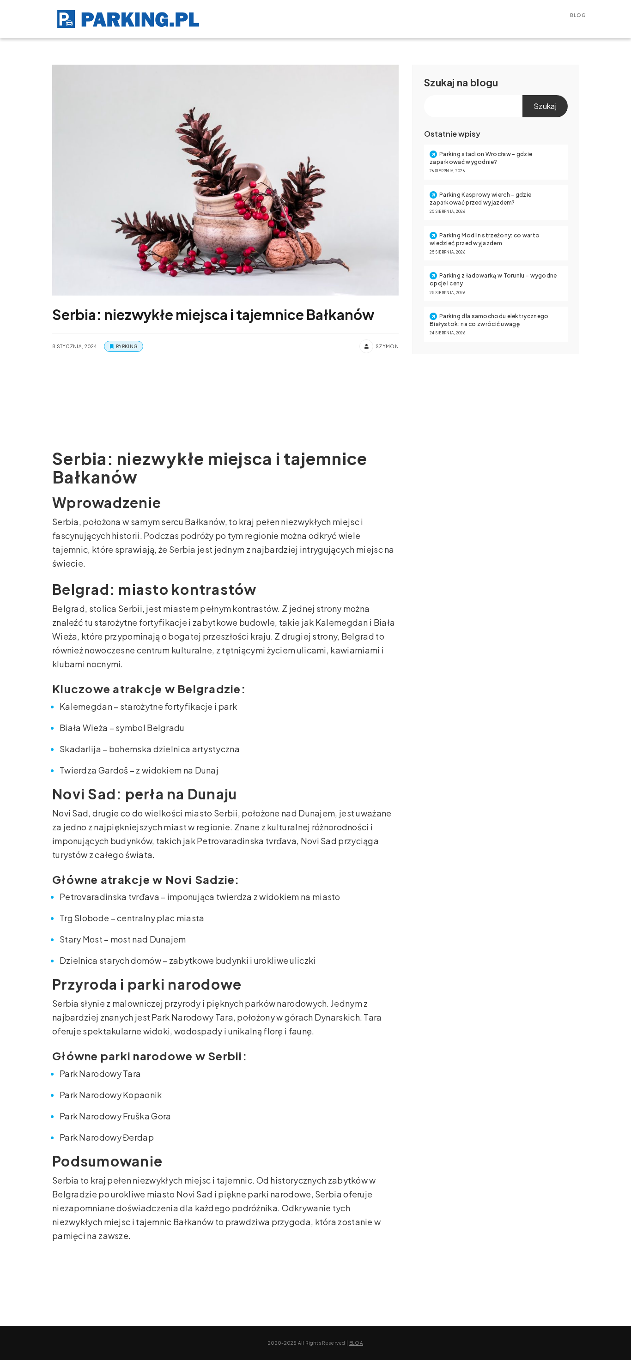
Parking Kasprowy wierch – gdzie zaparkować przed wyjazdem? (480, 198)
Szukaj (439, 82)
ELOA (356, 1343)
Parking (126, 346)
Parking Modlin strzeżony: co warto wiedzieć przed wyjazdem (485, 239)
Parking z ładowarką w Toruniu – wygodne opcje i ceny (493, 279)
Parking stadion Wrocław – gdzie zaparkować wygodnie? (481, 158)
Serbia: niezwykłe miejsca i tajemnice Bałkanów (213, 314)
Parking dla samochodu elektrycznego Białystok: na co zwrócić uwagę (489, 320)
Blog (578, 15)
